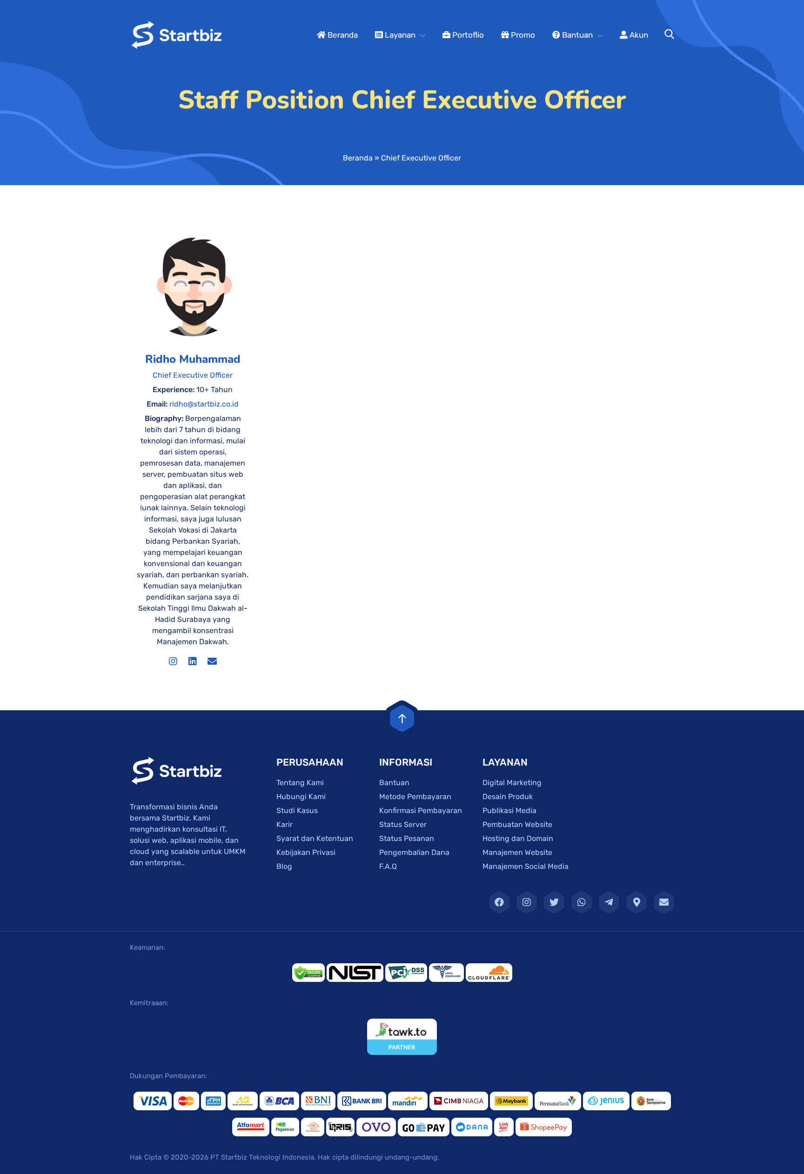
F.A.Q (388, 866)
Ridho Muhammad (193, 359)
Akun (638, 35)
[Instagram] (173, 661)
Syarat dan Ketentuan (314, 838)
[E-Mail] (664, 902)
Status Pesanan (406, 838)
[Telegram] (609, 902)
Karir (284, 824)
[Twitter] (554, 902)
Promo (522, 35)
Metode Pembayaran (415, 796)
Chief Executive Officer (193, 375)
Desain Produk (507, 796)
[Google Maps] (636, 902)
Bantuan (576, 35)
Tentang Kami (300, 782)
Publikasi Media (509, 810)
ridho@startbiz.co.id (204, 404)
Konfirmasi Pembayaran (420, 810)
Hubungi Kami (301, 796)
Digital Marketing (512, 782)
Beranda (342, 35)
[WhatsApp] (581, 902)
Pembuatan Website (517, 824)
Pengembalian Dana (414, 852)
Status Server (403, 824)
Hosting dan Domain (517, 838)
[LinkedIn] (192, 661)
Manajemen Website (517, 852)
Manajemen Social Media (525, 866)
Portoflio (467, 35)
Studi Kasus (297, 810)
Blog (284, 866)
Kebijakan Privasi (305, 852)
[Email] (212, 661)
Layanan (399, 35)
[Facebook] (499, 902)
